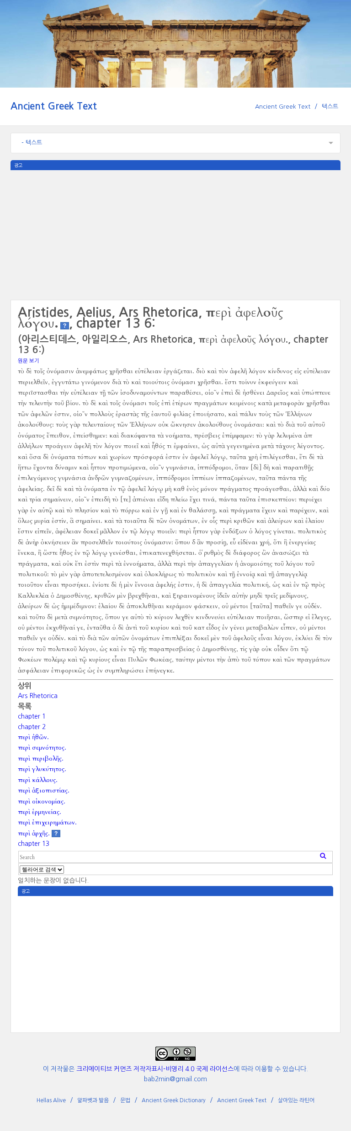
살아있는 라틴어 (296, 1100)
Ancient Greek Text (54, 106)
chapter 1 (32, 716)
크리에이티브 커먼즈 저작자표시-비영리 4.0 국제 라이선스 (155, 1069)
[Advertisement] (175, 234)
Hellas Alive (51, 1100)
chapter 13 (33, 843)
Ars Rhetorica (38, 696)
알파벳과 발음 (93, 1100)
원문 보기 (28, 361)
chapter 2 (32, 727)
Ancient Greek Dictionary (174, 1100)
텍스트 (330, 106)
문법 (125, 1100)
